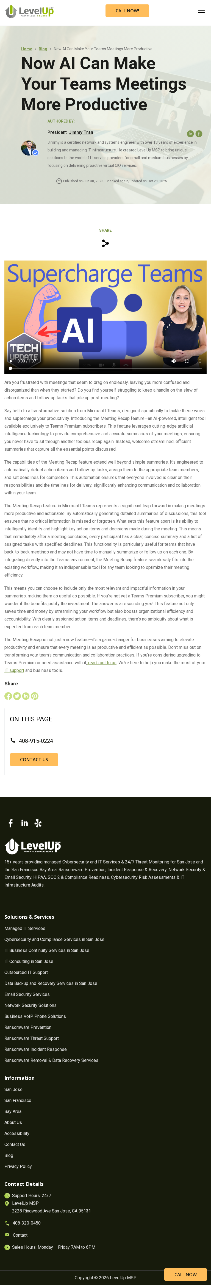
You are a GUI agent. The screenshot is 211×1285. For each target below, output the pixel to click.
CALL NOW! (127, 11)
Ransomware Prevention (27, 1027)
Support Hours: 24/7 (31, 1195)
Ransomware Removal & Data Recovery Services (51, 1060)
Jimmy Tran (81, 132)
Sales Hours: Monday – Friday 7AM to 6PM (53, 1247)
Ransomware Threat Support (31, 1038)
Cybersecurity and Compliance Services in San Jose (54, 939)
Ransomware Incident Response (35, 1049)
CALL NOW (185, 1275)
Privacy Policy (18, 1166)
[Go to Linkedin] (24, 823)
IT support (14, 670)
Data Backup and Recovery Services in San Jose (50, 983)
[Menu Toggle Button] (201, 9)
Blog (43, 49)
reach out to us (101, 662)
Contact (20, 1235)
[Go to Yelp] (38, 823)
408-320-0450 (27, 1223)
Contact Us (34, 760)
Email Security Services (27, 994)
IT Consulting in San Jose (28, 961)
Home (26, 49)
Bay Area (12, 1111)
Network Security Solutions (30, 1005)
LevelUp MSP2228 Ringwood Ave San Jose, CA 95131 (51, 1207)
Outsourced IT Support (26, 972)
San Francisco (17, 1100)
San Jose (13, 1089)
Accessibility (16, 1133)
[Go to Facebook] (11, 823)
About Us (13, 1122)
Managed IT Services (24, 928)
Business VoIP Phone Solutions (35, 1016)
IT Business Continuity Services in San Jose (46, 950)
